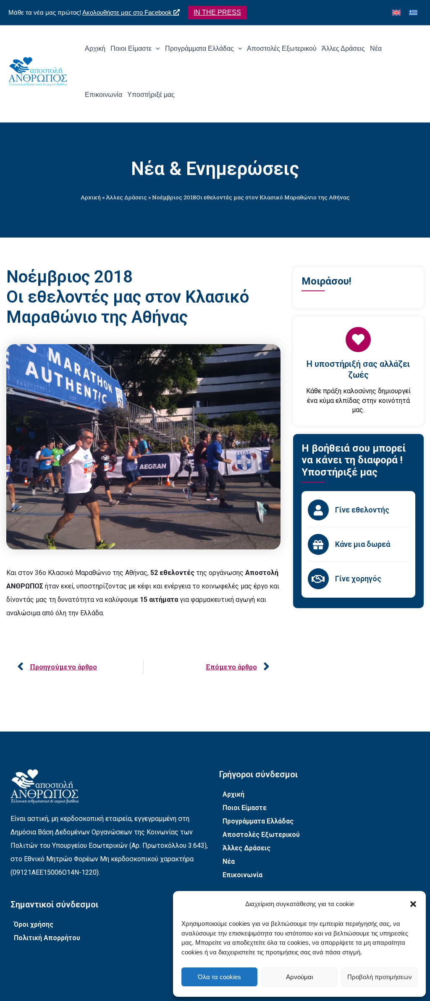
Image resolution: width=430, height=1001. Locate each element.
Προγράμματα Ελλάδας (258, 821)
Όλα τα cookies (219, 976)
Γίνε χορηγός (358, 578)
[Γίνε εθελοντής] (318, 509)
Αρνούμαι (299, 976)
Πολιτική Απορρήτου (47, 938)
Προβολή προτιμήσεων (379, 976)
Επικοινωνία (242, 875)
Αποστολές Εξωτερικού (261, 835)
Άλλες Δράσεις (126, 197)
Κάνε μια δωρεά (362, 544)
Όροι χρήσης (33, 924)
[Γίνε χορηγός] (318, 578)
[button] (413, 904)
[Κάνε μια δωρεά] (318, 544)
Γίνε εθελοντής (362, 509)
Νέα (229, 861)
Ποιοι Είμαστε (245, 808)
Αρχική (91, 197)
